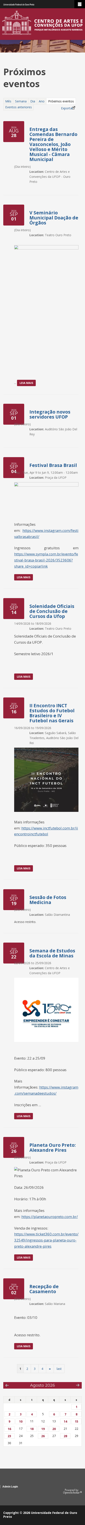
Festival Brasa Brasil (53, 465)
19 (43, 1429)
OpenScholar (72, 1491)
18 (32, 1429)
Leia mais (28, 383)
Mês (8, 101)
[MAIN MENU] (79, 4)
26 (43, 1436)
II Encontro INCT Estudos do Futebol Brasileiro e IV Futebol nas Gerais (52, 713)
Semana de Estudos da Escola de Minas (52, 953)
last (59, 1369)
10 (20, 1421)
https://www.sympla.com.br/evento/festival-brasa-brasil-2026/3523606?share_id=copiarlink (46, 559)
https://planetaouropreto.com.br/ (49, 1216)
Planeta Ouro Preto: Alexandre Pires (52, 1147)
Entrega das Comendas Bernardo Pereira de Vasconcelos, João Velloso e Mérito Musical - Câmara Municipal (53, 144)
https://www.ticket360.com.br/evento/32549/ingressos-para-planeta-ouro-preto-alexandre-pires (46, 1240)
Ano (41, 101)
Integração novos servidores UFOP (49, 414)
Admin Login (10, 1486)
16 (9, 1429)
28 (65, 1436)
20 (54, 1429)
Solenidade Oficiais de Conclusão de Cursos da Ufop (51, 611)
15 (76, 1421)
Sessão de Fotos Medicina (47, 899)
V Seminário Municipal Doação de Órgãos (53, 218)
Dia (32, 101)
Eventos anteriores (18, 107)
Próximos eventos (61, 102)
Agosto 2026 (42, 1385)
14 (65, 1421)
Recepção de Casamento (44, 1288)
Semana (21, 101)
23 (9, 1436)
